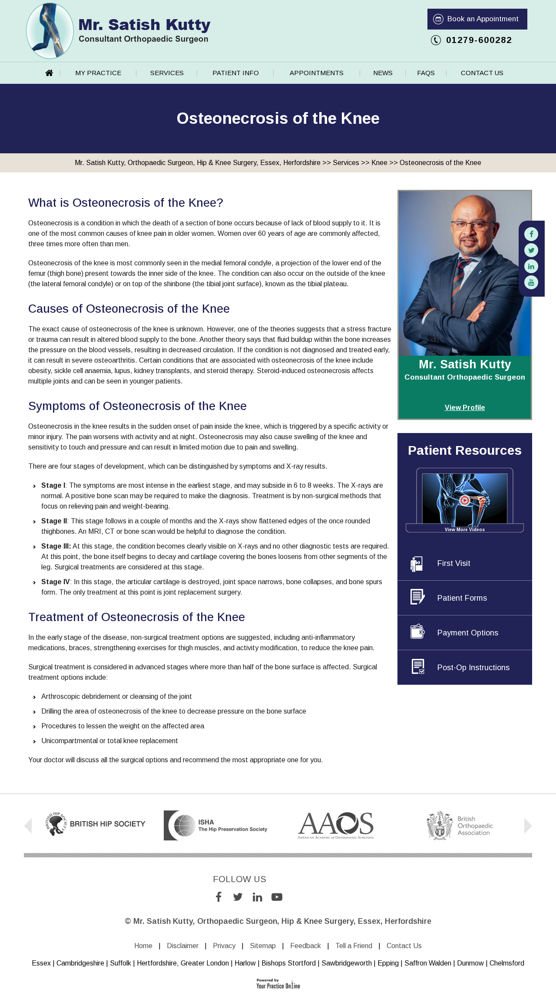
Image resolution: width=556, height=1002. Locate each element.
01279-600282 (479, 40)
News (383, 72)
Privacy (224, 945)
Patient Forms (462, 598)
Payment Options (467, 632)
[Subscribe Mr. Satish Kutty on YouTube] (531, 282)
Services (167, 72)
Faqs (426, 72)
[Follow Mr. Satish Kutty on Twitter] (531, 250)
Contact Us (482, 72)
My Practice (98, 72)
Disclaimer (183, 945)
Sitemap (263, 945)
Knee (379, 162)
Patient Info (235, 72)
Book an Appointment (483, 19)
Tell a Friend (353, 945)
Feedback (305, 945)
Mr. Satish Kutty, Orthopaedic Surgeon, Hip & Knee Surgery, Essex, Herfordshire (198, 162)
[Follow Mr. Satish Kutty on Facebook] (531, 234)
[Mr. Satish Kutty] (118, 30)
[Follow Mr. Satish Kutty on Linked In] (531, 266)
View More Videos (465, 529)
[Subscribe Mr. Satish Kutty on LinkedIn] (257, 897)
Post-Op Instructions (473, 667)
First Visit (453, 563)
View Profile (465, 407)
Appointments (317, 72)
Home (49, 73)
